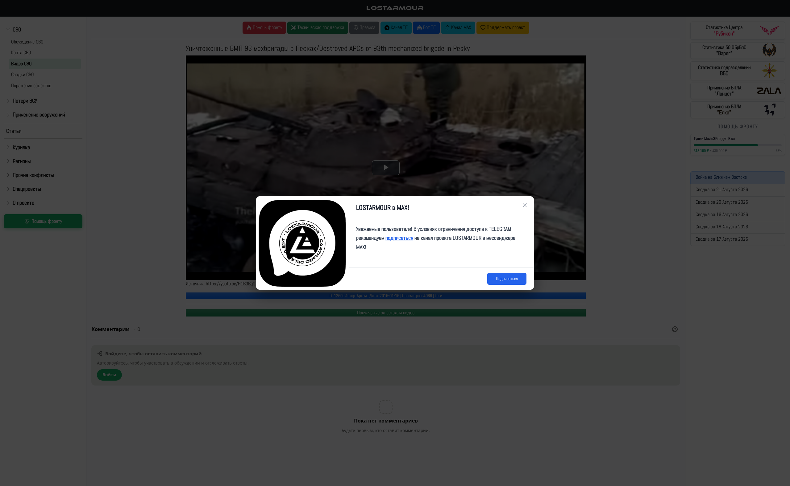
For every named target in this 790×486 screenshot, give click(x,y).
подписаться (399, 237)
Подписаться (507, 278)
